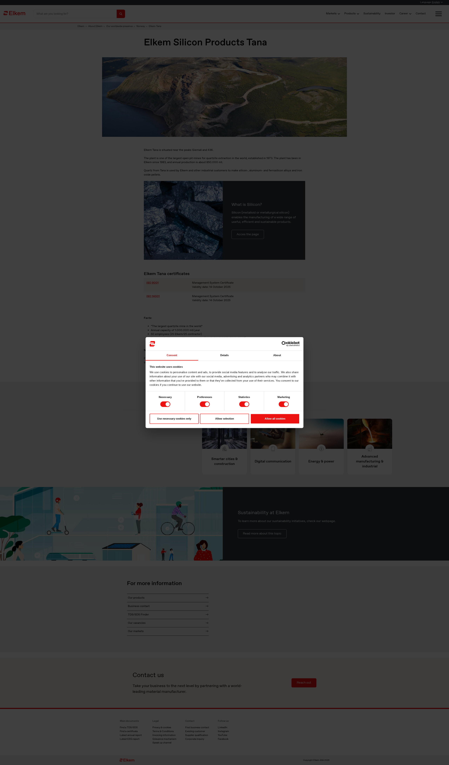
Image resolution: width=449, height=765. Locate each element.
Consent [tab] (172, 355)
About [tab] (277, 355)
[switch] (205, 404)
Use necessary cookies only (174, 418)
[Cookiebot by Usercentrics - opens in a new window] (284, 343)
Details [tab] (224, 355)
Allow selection (224, 418)
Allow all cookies (275, 418)
